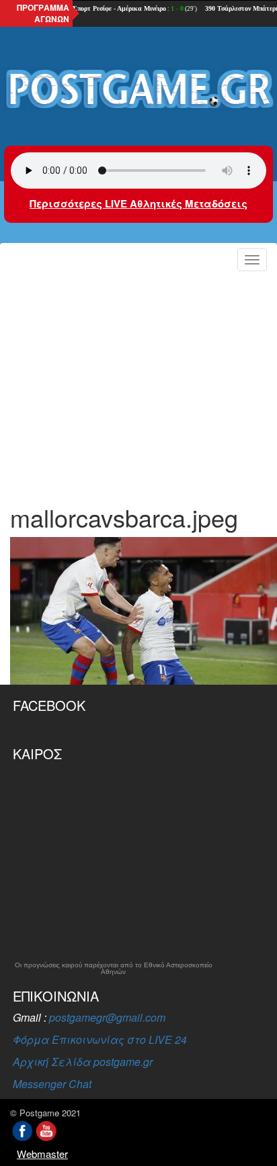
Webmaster (42, 1154)
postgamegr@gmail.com (107, 1017)
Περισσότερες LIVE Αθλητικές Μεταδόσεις (138, 203)
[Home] (138, 89)
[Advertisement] (138, 383)
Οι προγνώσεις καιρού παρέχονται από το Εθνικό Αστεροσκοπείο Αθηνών (113, 968)
